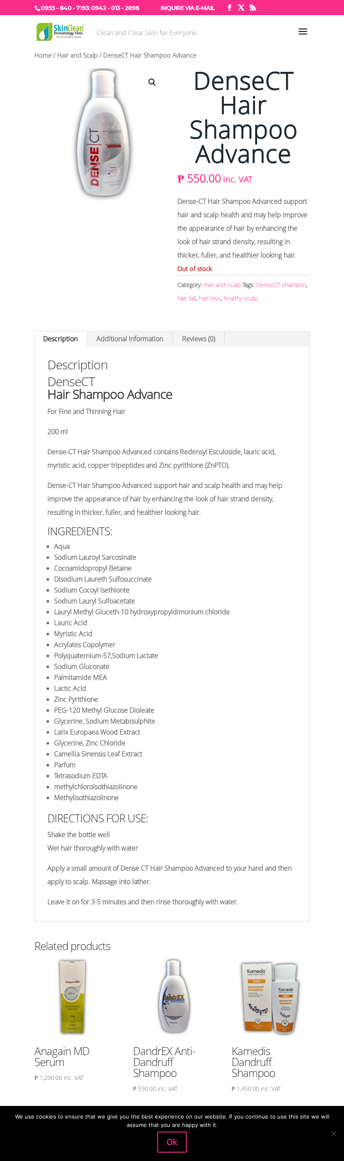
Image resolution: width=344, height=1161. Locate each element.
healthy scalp (241, 298)
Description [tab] (60, 338)
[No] (333, 1133)
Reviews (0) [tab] (198, 338)
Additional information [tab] (129, 338)
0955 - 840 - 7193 (65, 8)
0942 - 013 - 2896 (115, 8)
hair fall (186, 298)
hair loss (210, 298)
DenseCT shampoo (281, 285)
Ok (172, 1142)
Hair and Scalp (77, 55)
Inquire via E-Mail (188, 8)
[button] (152, 82)
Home (43, 55)
